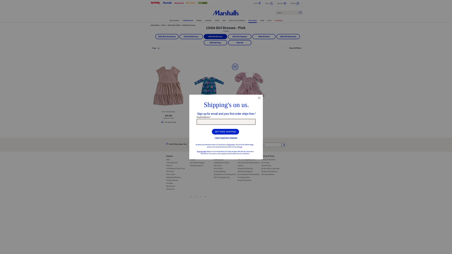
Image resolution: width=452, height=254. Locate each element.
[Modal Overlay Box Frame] (226, 127)
